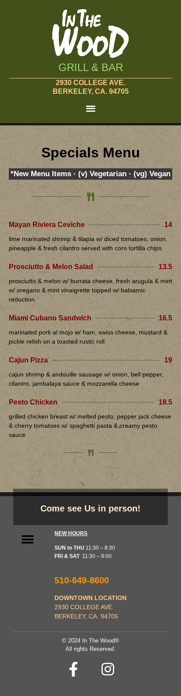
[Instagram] (108, 669)
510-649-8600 (81, 580)
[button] (90, 108)
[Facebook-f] (73, 669)
